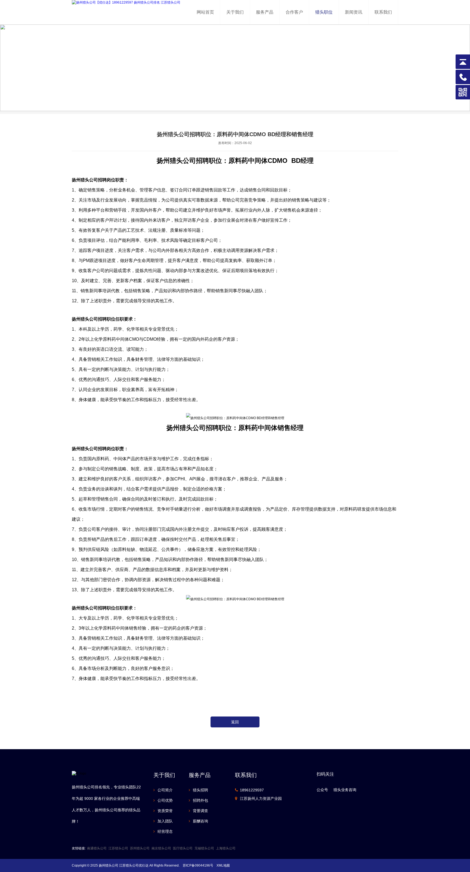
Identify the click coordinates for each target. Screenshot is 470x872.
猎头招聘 (200, 790)
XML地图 (223, 865)
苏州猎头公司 (140, 848)
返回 (235, 722)
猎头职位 (324, 12)
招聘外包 (200, 800)
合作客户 (294, 12)
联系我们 (383, 12)
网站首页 (205, 12)
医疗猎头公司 (183, 848)
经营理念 (165, 831)
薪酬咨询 (200, 821)
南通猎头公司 (97, 848)
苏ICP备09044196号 (198, 865)
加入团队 (165, 821)
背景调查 (200, 811)
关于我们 (235, 12)
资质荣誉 (165, 811)
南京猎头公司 (161, 848)
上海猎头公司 (226, 848)
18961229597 (252, 790)
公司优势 (165, 800)
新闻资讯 (353, 12)
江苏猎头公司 (118, 848)
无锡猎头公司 (204, 848)
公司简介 (165, 790)
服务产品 (264, 12)
